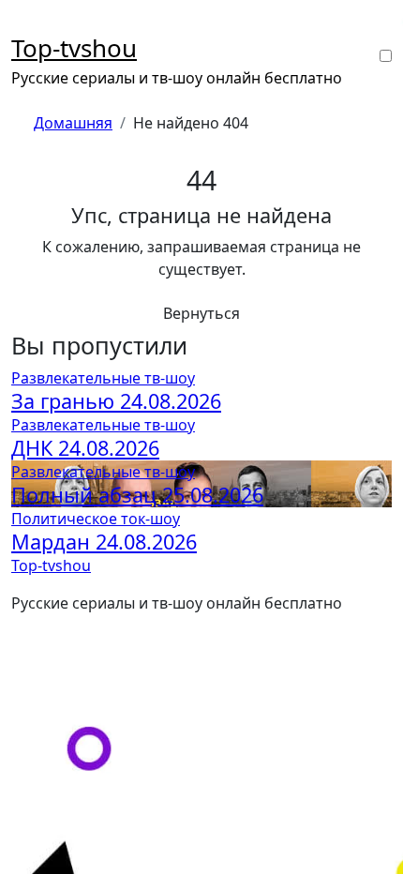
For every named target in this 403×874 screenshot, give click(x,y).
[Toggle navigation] (23, 24)
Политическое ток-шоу (95, 518)
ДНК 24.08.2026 (85, 447)
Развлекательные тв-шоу (103, 378)
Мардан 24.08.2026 (104, 541)
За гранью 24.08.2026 (116, 400)
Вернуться (201, 313)
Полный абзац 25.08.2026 (137, 494)
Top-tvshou (74, 48)
